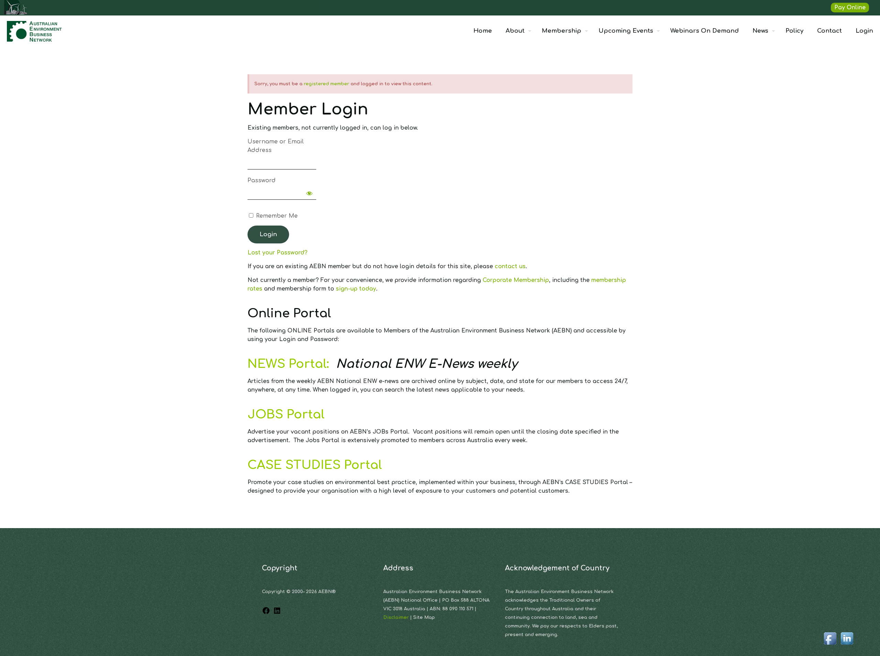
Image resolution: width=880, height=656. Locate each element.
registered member (326, 83)
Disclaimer (396, 617)
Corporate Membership (516, 280)
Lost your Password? (277, 253)
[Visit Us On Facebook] (830, 645)
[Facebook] (266, 613)
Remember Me (276, 216)
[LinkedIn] (277, 613)
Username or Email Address (276, 146)
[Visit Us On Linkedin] (846, 645)
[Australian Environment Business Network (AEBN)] (35, 30)
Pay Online (850, 7)
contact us (510, 266)
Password (262, 180)
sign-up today (356, 289)
